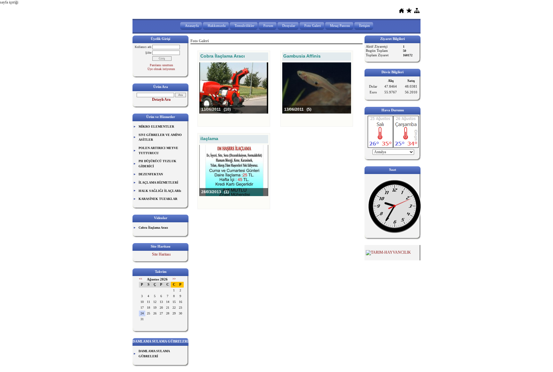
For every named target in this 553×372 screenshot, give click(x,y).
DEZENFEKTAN (151, 174)
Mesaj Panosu (340, 26)
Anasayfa (192, 26)
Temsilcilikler (244, 26)
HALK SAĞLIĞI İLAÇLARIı (160, 191)
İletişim (364, 26)
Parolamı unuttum (161, 65)
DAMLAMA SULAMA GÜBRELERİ (154, 353)
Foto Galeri (312, 26)
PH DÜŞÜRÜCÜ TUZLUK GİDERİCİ (157, 163)
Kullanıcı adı (143, 47)
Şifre (148, 52)
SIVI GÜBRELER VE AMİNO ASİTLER (160, 137)
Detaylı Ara (161, 99)
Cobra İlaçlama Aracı (153, 227)
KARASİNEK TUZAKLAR (158, 199)
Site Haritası (161, 254)
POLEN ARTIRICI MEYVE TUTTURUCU (158, 150)
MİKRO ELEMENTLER (156, 126)
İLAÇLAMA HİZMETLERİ (158, 182)
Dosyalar (288, 26)
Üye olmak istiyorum (161, 69)
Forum (268, 26)
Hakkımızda (217, 26)
